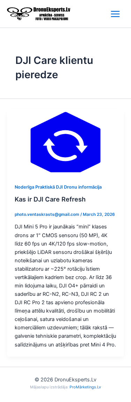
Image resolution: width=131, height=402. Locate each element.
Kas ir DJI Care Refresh (50, 199)
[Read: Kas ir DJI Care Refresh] (65, 142)
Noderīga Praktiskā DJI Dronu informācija (58, 187)
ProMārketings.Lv (85, 387)
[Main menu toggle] (115, 13)
